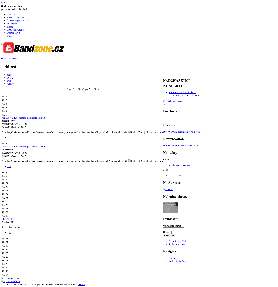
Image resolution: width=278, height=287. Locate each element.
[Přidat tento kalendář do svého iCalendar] (11, 278)
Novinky (11, 14)
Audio (172, 257)
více (9, 137)
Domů (4, 58)
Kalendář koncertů (15, 17)
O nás (9, 35)
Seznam (10, 83)
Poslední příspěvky (177, 261)
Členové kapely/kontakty (18, 20)
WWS (4, 2)
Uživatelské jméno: (172, 225)
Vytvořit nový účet (177, 241)
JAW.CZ (81, 284)
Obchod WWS (13, 32)
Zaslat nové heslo (177, 244)
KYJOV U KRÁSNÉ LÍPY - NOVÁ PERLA (182, 94)
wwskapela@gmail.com (180, 164)
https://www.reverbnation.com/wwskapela (182, 145)
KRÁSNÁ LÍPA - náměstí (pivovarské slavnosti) (24, 117)
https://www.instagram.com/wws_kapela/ (182, 131)
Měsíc (9, 74)
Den (9, 80)
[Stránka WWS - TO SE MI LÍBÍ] (2, 44)
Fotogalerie (12, 23)
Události (13, 58)
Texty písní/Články (15, 29)
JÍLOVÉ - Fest (8, 218)
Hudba (10, 26)
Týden (10, 77)
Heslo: (167, 232)
